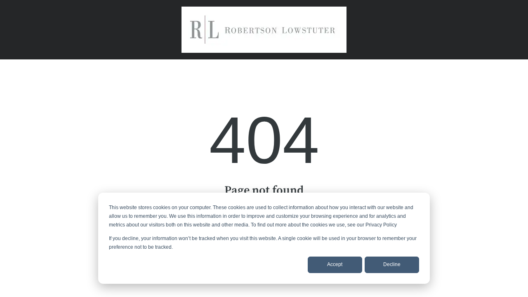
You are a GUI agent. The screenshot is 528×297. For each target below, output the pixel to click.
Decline (392, 264)
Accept (334, 264)
